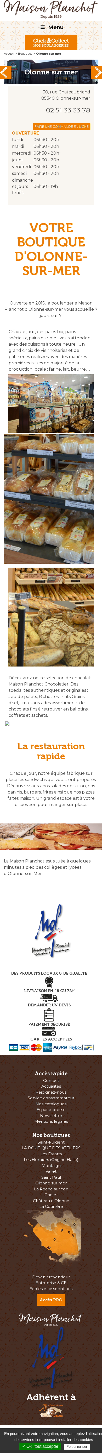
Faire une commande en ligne (62, 127)
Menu (52, 27)
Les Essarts (51, 1153)
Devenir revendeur (51, 1276)
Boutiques (25, 53)
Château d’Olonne (51, 1200)
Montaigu (51, 1165)
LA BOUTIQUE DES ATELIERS (51, 1147)
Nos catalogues (51, 1103)
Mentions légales (51, 1121)
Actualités (51, 1086)
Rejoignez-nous (51, 1092)
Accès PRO (51, 1299)
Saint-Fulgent (51, 1142)
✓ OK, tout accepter (40, 1446)
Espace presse (51, 1109)
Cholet (51, 1194)
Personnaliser (76, 1447)
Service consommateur (51, 1097)
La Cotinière (51, 1206)
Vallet (51, 1171)
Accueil (9, 53)
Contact (51, 1080)
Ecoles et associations (51, 1288)
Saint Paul (51, 1177)
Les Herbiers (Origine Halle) (51, 1159)
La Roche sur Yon (51, 1188)
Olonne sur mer (51, 1183)
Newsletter (51, 1115)
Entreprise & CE (51, 1282)
